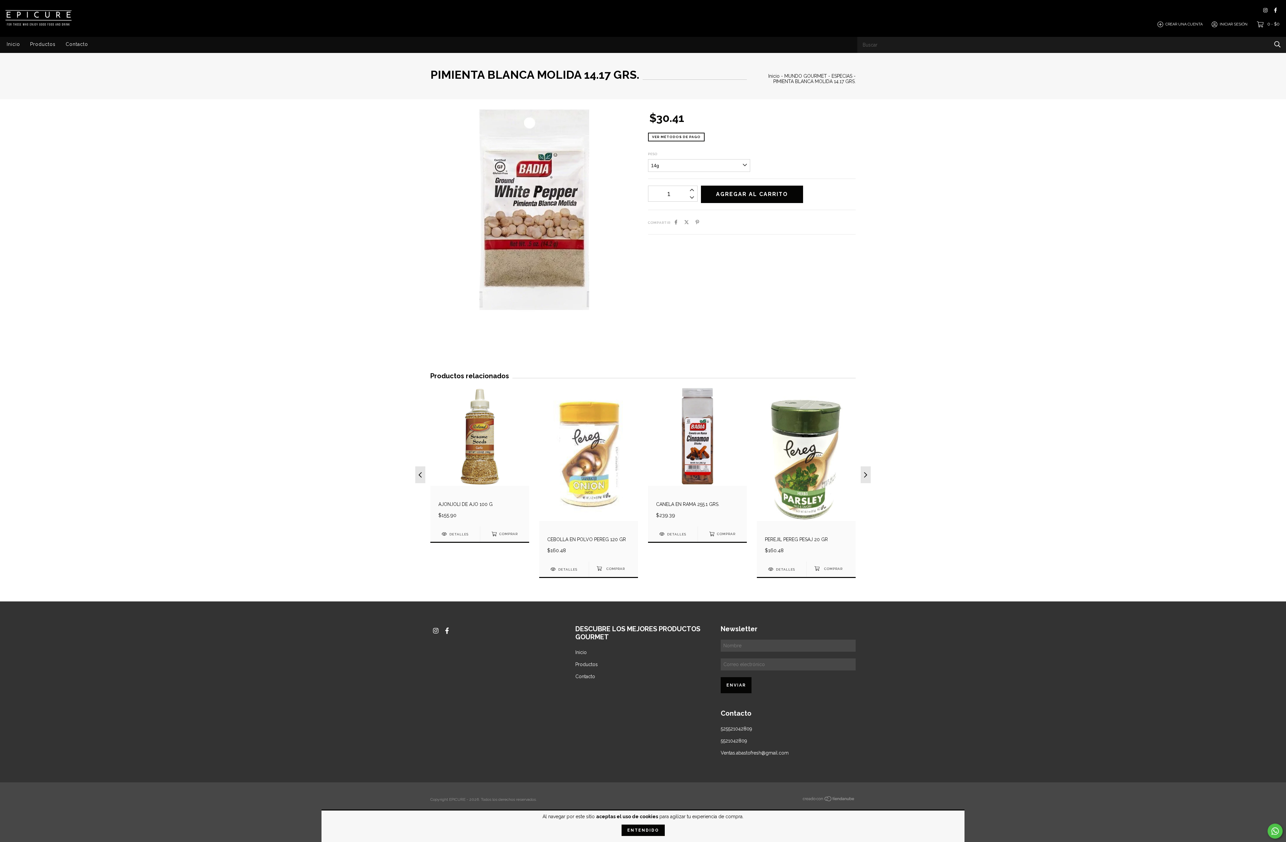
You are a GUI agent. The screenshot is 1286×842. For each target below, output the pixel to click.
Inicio (13, 44)
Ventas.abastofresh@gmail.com (755, 753)
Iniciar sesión (1233, 24)
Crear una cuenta (1184, 24)
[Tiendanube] (829, 800)
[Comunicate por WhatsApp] (1275, 831)
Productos (43, 44)
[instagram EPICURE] (1265, 10)
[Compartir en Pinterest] (697, 222)
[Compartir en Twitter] (687, 222)
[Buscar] (1277, 44)
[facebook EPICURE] (1275, 10)
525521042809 (736, 728)
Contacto (77, 44)
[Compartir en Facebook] (676, 222)
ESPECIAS (842, 76)
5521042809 (734, 740)
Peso (652, 154)
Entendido (643, 830)
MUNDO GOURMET (806, 76)
